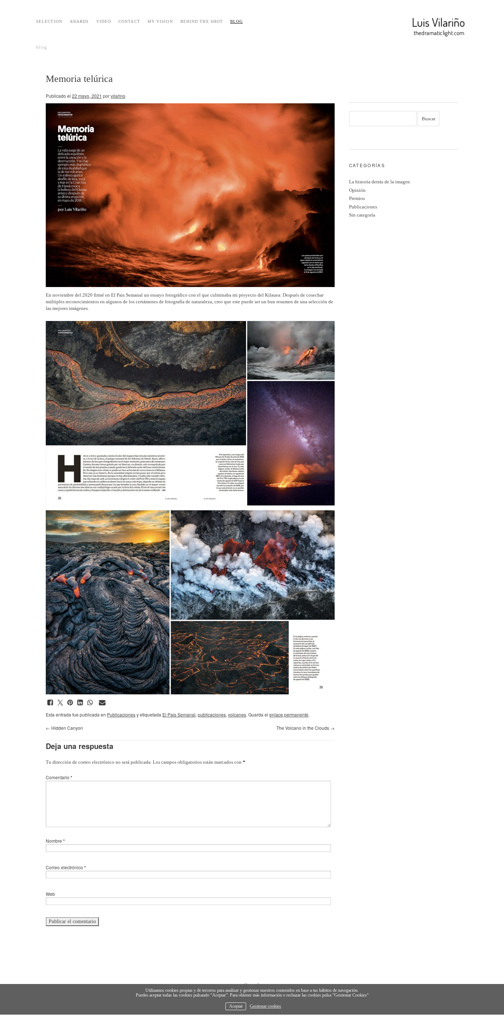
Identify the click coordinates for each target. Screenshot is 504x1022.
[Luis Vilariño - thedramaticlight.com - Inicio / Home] (422, 28)
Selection (49, 21)
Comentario (59, 777)
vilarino (118, 96)
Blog (236, 21)
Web (50, 894)
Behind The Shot (201, 21)
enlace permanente (288, 714)
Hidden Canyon (64, 728)
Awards (79, 21)
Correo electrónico (66, 867)
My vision (160, 21)
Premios (357, 198)
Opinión (357, 190)
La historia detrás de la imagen (379, 181)
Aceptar (236, 1006)
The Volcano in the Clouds (305, 728)
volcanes (237, 714)
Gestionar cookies (265, 1006)
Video (103, 21)
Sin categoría (362, 215)
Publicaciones (121, 714)
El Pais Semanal (179, 714)
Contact (129, 21)
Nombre (55, 841)
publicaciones (212, 714)
